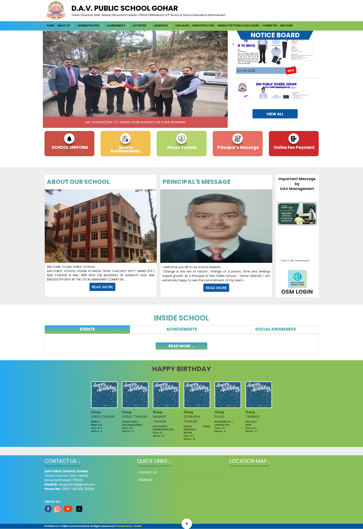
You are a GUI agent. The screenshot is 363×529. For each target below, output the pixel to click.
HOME (50, 25)
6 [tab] (138, 112)
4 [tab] (126, 112)
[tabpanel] (181, 344)
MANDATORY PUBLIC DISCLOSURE (238, 25)
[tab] (87, 329)
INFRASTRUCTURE (203, 25)
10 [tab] (164, 112)
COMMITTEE (269, 25)
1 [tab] (107, 112)
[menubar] (172, 25)
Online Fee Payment (294, 147)
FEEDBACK (145, 480)
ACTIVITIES (139, 25)
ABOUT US (63, 25)
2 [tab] (113, 112)
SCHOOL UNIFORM (69, 147)
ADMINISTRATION (88, 25)
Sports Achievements (125, 149)
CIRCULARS (182, 25)
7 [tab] (145, 112)
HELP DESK (286, 25)
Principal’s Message (237, 147)
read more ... (181, 345)
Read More (102, 286)
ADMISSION (161, 25)
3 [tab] (119, 112)
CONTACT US (147, 472)
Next (221, 73)
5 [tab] (132, 112)
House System (181, 147)
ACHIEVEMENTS (116, 25)
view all (275, 114)
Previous (49, 73)
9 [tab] (157, 112)
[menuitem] (51, 25)
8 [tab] (151, 112)
